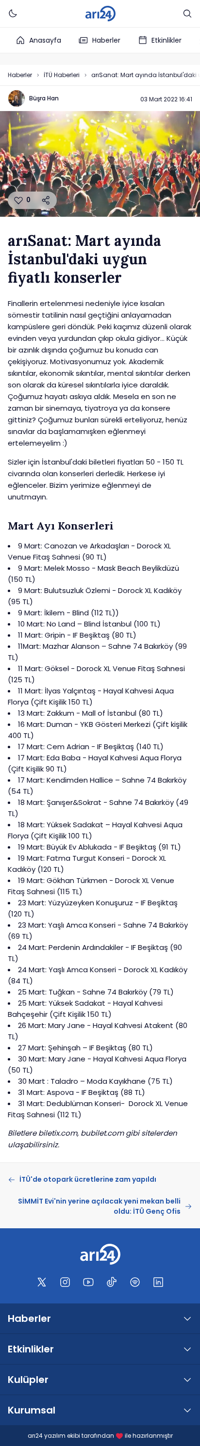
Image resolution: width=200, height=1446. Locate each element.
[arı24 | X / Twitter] (42, 1282)
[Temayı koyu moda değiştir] (12, 13)
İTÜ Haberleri (62, 75)
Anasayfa (45, 40)
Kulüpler (28, 1379)
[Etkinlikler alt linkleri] (187, 1349)
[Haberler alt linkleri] (187, 1318)
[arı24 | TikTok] (111, 1282)
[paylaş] (46, 200)
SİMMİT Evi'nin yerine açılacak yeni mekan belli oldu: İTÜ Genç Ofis (99, 1206)
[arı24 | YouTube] (88, 1282)
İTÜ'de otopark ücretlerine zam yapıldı (87, 1179)
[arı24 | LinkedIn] (158, 1282)
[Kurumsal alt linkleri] (187, 1410)
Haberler (106, 40)
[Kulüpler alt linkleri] (187, 1379)
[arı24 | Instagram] (65, 1282)
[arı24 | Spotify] (135, 1282)
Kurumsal (31, 1410)
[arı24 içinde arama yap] (187, 13)
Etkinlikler (166, 40)
